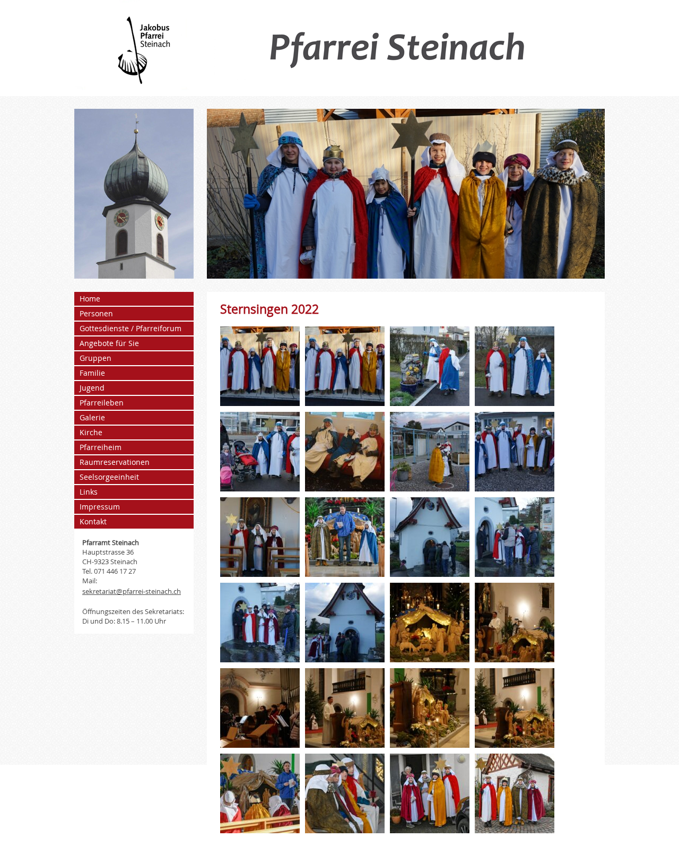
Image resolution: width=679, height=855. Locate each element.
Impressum (100, 507)
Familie (92, 373)
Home (90, 298)
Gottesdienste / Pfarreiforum (130, 328)
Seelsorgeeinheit (109, 477)
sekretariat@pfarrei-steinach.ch (131, 591)
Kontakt (93, 521)
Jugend (92, 388)
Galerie (92, 417)
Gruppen (95, 358)
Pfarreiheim (100, 447)
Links (89, 492)
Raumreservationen (115, 462)
